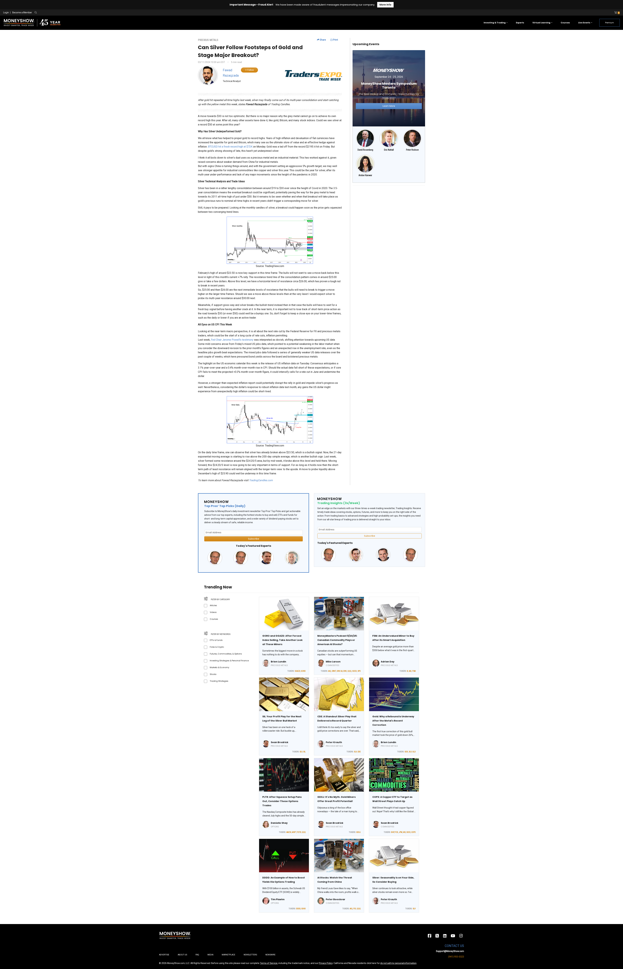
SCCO (408, 832)
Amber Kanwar (365, 175)
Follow (250, 70)
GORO (303, 671)
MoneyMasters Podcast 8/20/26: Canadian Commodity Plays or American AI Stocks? (337, 640)
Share (322, 39)
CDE (359, 752)
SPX (359, 671)
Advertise (164, 955)
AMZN (288, 832)
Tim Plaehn (278, 899)
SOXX (354, 671)
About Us (182, 955)
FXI (354, 908)
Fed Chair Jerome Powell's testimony (232, 339)
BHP (392, 832)
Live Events (584, 22)
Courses (565, 22)
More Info (385, 4)
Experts (520, 22)
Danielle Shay (279, 823)
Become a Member (22, 12)
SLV (301, 752)
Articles (213, 605)
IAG (410, 671)
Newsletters (250, 955)
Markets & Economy (219, 667)
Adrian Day (387, 661)
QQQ (349, 671)
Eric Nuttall (389, 149)
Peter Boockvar (335, 899)
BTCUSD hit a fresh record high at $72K (230, 146)
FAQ (197, 955)
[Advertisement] (389, 211)
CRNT (334, 671)
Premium (609, 22)
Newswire (270, 955)
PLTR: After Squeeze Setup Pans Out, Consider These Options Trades (282, 801)
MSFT (294, 832)
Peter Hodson (412, 149)
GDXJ (358, 832)
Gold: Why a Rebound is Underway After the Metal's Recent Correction (393, 721)
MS (404, 832)
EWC (345, 671)
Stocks (213, 674)
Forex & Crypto (217, 647)
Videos (213, 612)
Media (210, 955)
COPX (413, 832)
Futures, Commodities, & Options (226, 653)
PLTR (299, 832)
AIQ (329, 671)
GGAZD (297, 671)
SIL (304, 752)
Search (70, 13)
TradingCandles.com (261, 480)
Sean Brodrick (279, 742)
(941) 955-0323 (456, 956)
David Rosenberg (365, 149)
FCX (396, 832)
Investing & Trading (495, 22)
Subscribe (253, 538)
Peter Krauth (334, 742)
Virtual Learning (541, 22)
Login (6, 12)
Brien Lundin (278, 661)
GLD (414, 752)
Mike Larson (333, 661)
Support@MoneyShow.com (450, 951)
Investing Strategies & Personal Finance (229, 660)
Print (335, 39)
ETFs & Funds (216, 640)
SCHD (303, 908)
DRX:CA (339, 671)
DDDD (298, 908)
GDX (406, 752)
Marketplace (228, 955)
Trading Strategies (219, 681)
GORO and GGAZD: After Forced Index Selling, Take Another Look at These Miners (282, 640)
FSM (414, 671)
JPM (400, 832)
